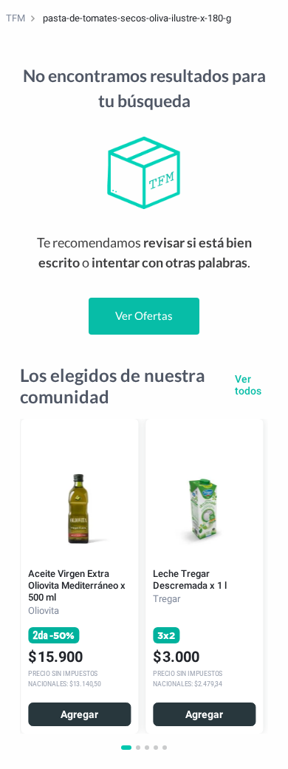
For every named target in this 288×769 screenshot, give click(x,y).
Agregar (79, 714)
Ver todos (248, 385)
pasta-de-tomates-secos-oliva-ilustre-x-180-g (137, 18)
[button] (126, 747)
